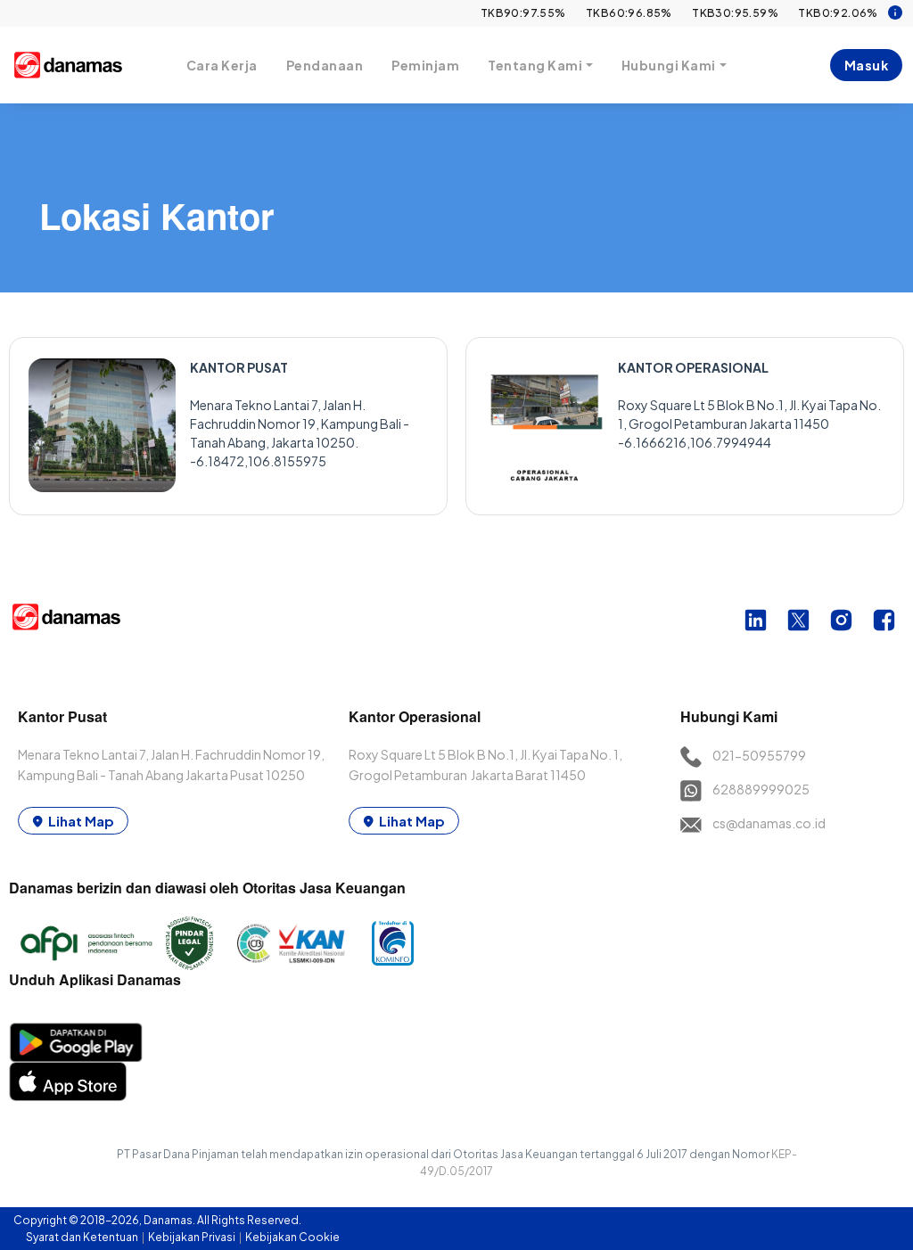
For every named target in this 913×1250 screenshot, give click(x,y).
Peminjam (425, 65)
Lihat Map (81, 820)
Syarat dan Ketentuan (83, 1237)
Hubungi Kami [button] (668, 65)
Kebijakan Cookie (292, 1237)
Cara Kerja (222, 65)
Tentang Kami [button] (535, 65)
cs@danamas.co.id (769, 823)
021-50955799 (759, 755)
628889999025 (761, 789)
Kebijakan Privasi (192, 1237)
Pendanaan (325, 65)
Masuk (866, 65)
